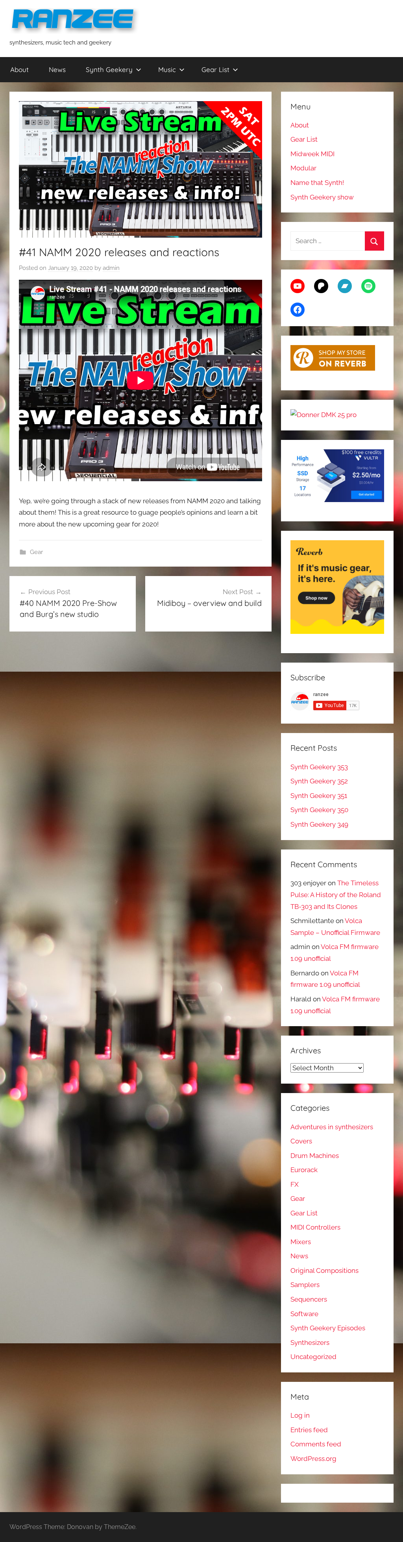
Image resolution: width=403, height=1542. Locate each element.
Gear (36, 552)
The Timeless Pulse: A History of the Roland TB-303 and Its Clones (335, 894)
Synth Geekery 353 (319, 767)
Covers (301, 1141)
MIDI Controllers (315, 1227)
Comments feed (315, 1444)
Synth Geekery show (322, 197)
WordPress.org (313, 1459)
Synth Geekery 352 (319, 781)
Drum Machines (314, 1156)
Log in (300, 1415)
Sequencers (308, 1299)
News (57, 69)
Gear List (215, 69)
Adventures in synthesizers (331, 1127)
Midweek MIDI (312, 154)
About (19, 69)
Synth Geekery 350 (319, 810)
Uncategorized (313, 1357)
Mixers (300, 1242)
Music (167, 69)
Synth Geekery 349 (319, 824)
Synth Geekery (109, 69)
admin (111, 267)
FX (294, 1184)
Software (304, 1314)
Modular (303, 168)
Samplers (305, 1285)
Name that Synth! (317, 183)
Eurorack (304, 1170)
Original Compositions (324, 1270)
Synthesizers (309, 1342)
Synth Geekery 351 (318, 796)
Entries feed (309, 1430)
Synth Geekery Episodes (327, 1328)
